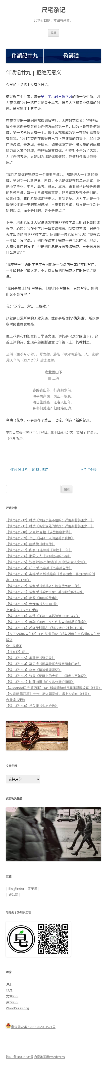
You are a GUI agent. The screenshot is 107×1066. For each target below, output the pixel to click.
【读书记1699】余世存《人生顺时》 (32, 604)
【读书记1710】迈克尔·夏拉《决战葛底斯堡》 (39, 532)
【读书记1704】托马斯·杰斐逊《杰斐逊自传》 (39, 568)
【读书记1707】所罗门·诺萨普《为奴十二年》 (39, 550)
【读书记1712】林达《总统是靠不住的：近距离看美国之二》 (50, 520)
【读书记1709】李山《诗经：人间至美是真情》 (40, 538)
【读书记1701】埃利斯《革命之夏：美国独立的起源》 (45, 592)
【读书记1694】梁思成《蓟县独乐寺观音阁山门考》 (43, 664)
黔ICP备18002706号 (19, 1057)
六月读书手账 (15, 700)
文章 (12, 996)
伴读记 (92, 432)
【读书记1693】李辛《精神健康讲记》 (33, 670)
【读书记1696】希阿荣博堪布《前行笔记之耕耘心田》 (45, 628)
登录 (9, 990)
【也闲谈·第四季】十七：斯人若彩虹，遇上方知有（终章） (48, 694)
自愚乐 (62, 432)
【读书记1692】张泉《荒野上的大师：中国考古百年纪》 (46, 676)
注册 (9, 984)
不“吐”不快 (90, 469)
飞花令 (11, 438)
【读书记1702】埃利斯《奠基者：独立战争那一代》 (43, 586)
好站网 (13, 894)
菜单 (53, 33)
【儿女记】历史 (17, 652)
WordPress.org (17, 1008)
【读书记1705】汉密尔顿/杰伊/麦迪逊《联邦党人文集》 (46, 562)
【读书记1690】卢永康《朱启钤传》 (32, 706)
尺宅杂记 (53, 10)
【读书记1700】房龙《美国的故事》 (32, 598)
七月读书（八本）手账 (22, 610)
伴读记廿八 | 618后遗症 (27, 469)
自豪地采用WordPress (49, 1057)
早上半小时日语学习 (56, 96)
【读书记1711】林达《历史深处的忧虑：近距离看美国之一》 (50, 526)
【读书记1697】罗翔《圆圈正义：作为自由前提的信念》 (46, 622)
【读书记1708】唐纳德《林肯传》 (30, 544)
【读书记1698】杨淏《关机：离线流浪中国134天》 (43, 616)
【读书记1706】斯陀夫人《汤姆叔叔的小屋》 (38, 556)
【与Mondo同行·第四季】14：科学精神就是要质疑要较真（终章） (54, 688)
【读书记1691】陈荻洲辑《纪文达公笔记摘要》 (40, 682)
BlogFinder (16, 888)
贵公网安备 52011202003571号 (33, 1027)
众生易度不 (14, 646)
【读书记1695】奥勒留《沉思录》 (30, 658)
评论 (12, 1002)
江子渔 (32, 888)
